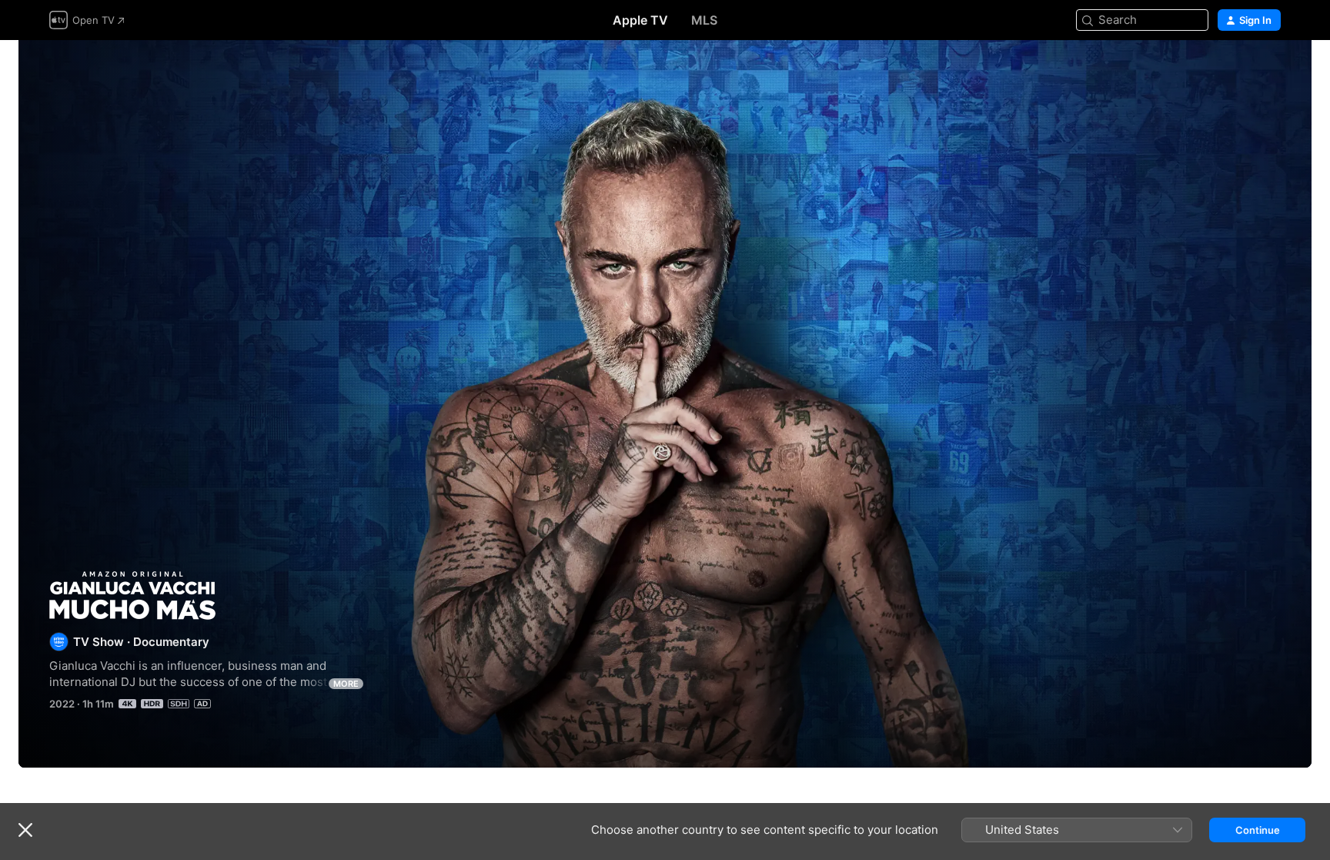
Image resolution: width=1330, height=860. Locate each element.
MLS (704, 20)
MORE (346, 683)
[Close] (25, 830)
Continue (1257, 830)
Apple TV (640, 20)
